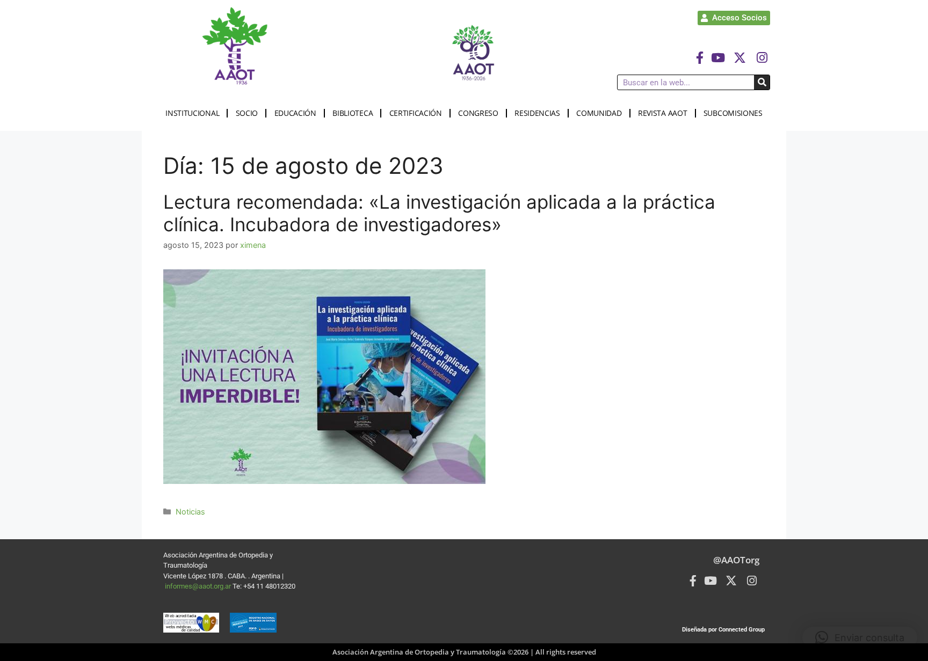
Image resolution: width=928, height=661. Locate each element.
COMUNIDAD (598, 113)
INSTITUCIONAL (192, 113)
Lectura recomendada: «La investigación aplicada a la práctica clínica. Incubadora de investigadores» (439, 213)
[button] (859, 637)
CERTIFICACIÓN (415, 113)
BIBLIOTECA (352, 113)
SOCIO (247, 113)
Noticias (190, 511)
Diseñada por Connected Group (723, 629)
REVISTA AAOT (662, 113)
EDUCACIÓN (295, 113)
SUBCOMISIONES (733, 113)
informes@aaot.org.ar (199, 586)
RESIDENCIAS (537, 113)
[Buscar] (762, 82)
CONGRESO (478, 113)
